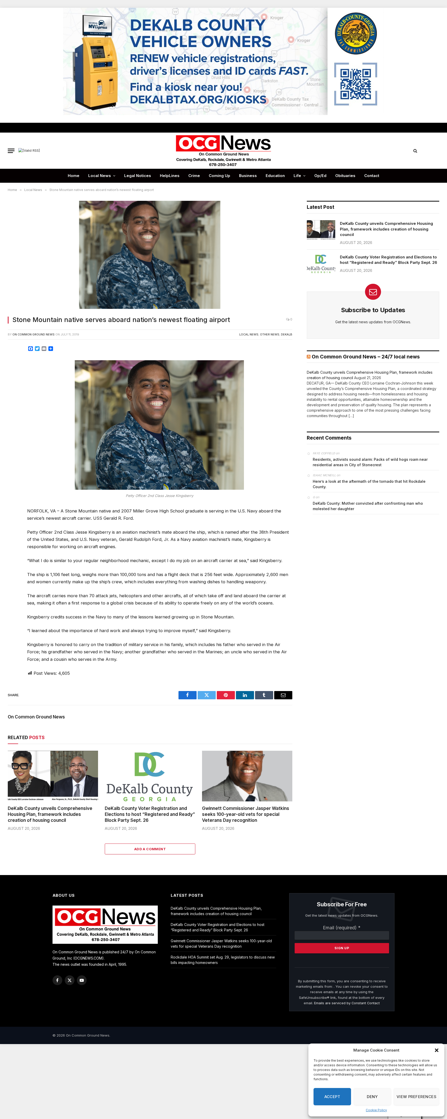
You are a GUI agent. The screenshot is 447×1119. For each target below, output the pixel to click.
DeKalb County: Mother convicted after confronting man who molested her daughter (368, 506)
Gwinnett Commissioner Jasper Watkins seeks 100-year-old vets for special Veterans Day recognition (245, 814)
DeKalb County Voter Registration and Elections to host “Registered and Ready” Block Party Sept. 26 (150, 814)
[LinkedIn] (14, 386)
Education (275, 175)
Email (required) (342, 927)
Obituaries (345, 175)
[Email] (14, 409)
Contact (371, 175)
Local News (99, 175)
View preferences (416, 1096)
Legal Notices (137, 175)
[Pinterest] (14, 398)
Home (73, 175)
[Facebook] (14, 363)
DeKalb (286, 334)
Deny (372, 1096)
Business (248, 175)
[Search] (415, 151)
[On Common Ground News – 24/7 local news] (223, 151)
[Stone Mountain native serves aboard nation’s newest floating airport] (150, 255)
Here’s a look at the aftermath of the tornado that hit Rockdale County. (369, 484)
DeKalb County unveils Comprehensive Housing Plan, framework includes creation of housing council (50, 814)
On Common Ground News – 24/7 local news (366, 357)
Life (297, 175)
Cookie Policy (376, 1110)
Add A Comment (150, 849)
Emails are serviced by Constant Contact (347, 1003)
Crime (194, 175)
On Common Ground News (33, 334)
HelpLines (170, 175)
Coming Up (219, 175)
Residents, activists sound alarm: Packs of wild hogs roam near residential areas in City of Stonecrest (370, 462)
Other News (269, 334)
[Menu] (11, 151)
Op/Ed (320, 175)
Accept (332, 1096)
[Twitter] (14, 374)
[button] (436, 1050)
